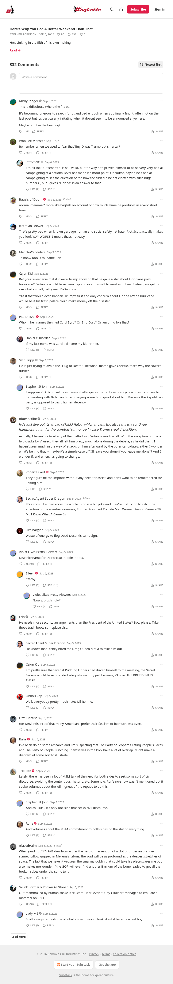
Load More (18, 937)
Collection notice (124, 954)
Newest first (153, 64)
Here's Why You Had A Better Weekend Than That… (52, 29)
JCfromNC (33, 162)
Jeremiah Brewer (31, 226)
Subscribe (138, 9)
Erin (22, 617)
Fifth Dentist (28, 718)
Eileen (30, 573)
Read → (15, 50)
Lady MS (32, 913)
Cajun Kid (26, 273)
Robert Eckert (35, 472)
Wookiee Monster (32, 141)
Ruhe (22, 739)
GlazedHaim (28, 845)
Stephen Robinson (23, 34)
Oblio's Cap (34, 696)
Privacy (94, 954)
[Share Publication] (121, 9)
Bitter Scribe (28, 419)
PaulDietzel (27, 316)
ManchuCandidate (32, 252)
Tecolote (25, 770)
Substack (65, 975)
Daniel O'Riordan (38, 338)
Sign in (159, 9)
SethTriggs (26, 360)
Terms (106, 954)
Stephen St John (37, 386)
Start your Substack (75, 964)
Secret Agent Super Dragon (45, 498)
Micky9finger (28, 101)
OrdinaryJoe (34, 530)
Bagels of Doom (30, 199)
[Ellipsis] (161, 100)
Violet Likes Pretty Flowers (38, 552)
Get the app (107, 964)
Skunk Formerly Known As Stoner (43, 887)
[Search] (112, 9)
